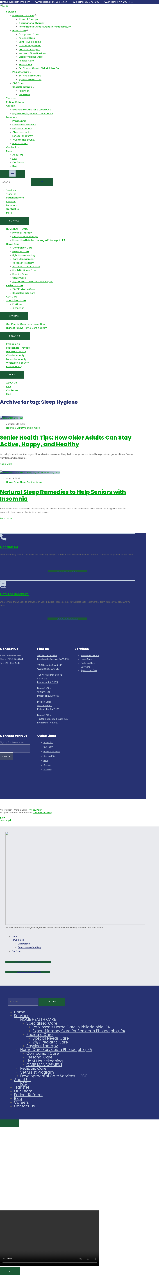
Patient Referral (15, 102)
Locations (11, 117)
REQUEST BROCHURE (67, 618)
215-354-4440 (12, 663)
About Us (17, 154)
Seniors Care (32, 427)
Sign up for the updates (12, 742)
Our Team (18, 162)
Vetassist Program (29, 49)
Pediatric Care (20, 72)
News (23, 482)
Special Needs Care (30, 79)
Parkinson (24, 90)
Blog (14, 166)
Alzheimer (24, 94)
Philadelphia (19, 120)
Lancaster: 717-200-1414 (120, 1)
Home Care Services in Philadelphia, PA (56, 1049)
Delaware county (22, 128)
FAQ (14, 158)
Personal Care (27, 38)
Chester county (21, 132)
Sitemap (47, 769)
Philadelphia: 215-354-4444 (52, 1)
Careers (11, 105)
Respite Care (26, 60)
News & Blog (18, 940)
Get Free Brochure (14, 594)
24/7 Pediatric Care (30, 75)
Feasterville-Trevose (24, 124)
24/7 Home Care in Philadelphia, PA (39, 68)
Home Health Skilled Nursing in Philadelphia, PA (45, 26)
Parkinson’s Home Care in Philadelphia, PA (71, 1027)
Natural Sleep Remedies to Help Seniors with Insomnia (63, 495)
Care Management (30, 45)
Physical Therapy (28, 19)
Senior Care (25, 64)
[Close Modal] (9, 1123)
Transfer (11, 98)
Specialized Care (22, 87)
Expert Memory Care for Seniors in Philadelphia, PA (79, 1030)
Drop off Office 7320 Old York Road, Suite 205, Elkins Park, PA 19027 (52, 719)
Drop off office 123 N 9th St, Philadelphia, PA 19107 (48, 692)
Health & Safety (15, 427)
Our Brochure (29, 972)
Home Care (19, 30)
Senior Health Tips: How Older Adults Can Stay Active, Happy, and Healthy (66, 441)
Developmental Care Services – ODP (53, 1076)
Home (15, 936)
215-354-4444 (15, 659)
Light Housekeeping (30, 41)
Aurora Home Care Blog (29, 947)
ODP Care (18, 83)
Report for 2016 (29, 962)
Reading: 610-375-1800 (87, 1)
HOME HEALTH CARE (23, 15)
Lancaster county (22, 135)
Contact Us (13, 147)
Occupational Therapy (31, 23)
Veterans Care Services (32, 53)
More (9, 151)
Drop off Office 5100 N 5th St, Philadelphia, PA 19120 (48, 706)
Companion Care (29, 34)
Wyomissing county (23, 139)
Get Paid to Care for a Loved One (31, 109)
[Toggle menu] (12, 174)
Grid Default (24, 943)
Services (11, 11)
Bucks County (20, 143)
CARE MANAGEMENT (44, 1064)
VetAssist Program (37, 1072)
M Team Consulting (42, 812)
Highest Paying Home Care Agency (32, 113)
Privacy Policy (35, 809)
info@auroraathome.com (16, 1)
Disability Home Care (31, 56)
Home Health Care (90, 655)
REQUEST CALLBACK (67, 571)
